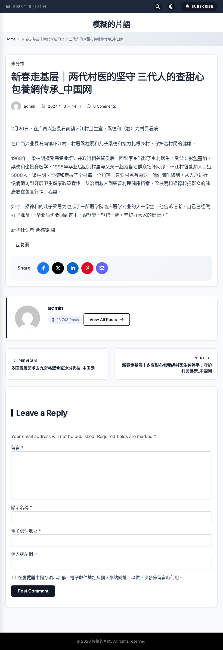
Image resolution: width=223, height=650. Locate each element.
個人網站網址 (24, 554)
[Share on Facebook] (43, 268)
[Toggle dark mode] (171, 6)
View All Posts (103, 319)
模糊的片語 (111, 24)
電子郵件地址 (26, 531)
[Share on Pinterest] (87, 268)
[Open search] (158, 6)
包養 (197, 158)
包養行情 (34, 192)
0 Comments (104, 106)
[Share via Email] (102, 268)
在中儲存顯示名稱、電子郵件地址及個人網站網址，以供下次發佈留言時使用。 (100, 577)
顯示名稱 (21, 507)
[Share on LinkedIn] (73, 268)
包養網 (191, 167)
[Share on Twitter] (58, 268)
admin (29, 106)
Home (10, 39)
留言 (17, 447)
